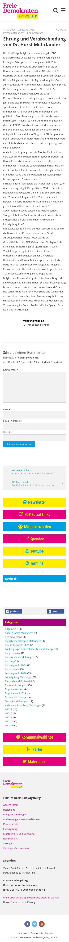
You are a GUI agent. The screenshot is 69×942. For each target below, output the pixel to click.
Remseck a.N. (10, 838)
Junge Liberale (13, 653)
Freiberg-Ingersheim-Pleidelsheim (21, 819)
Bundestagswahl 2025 (17, 644)
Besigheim (9, 809)
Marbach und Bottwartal (18, 681)
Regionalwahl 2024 (15, 693)
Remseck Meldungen (16, 697)
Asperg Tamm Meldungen (19, 632)
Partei (37, 749)
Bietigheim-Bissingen (14, 814)
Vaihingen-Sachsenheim (16, 848)
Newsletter (37, 502)
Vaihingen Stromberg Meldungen (23, 705)
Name (7, 409)
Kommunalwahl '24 (37, 737)
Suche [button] (56, 10)
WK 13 (8, 713)
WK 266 (9, 725)
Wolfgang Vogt (31, 320)
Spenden (37, 539)
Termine (36, 563)
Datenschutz (37, 933)
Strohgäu (8, 843)
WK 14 (8, 717)
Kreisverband (12, 669)
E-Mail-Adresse (12, 420)
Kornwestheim (11, 824)
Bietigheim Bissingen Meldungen (23, 640)
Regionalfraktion (14, 689)
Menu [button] (63, 10)
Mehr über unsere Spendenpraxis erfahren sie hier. (31, 897)
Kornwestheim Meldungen (19, 657)
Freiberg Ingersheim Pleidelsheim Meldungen (30, 648)
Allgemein (10, 628)
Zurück (62, 29)
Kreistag (9, 661)
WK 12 (8, 709)
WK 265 (9, 721)
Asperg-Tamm (10, 804)
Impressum (23, 933)
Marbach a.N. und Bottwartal (19, 833)
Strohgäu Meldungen (16, 701)
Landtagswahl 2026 (16, 673)
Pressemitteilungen (13, 32)
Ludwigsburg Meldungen (18, 677)
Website (7, 432)
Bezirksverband (13, 636)
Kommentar (10, 369)
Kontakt (49, 933)
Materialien (37, 761)
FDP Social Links (37, 514)
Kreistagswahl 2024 (16, 665)
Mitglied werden (37, 526)
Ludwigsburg (10, 828)
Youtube (37, 551)
